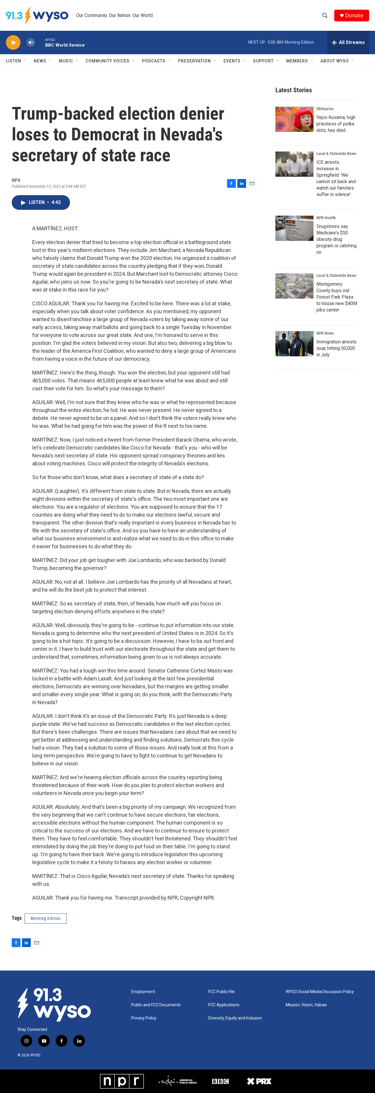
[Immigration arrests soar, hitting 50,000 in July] (294, 343)
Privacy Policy (143, 1018)
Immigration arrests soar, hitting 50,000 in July (336, 348)
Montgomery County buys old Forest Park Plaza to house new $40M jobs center (336, 297)
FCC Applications (223, 1005)
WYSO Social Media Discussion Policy (320, 992)
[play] (13, 42)
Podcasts (154, 61)
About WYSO (335, 61)
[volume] (31, 42)
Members (297, 61)
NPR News (325, 333)
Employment (143, 992)
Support (263, 61)
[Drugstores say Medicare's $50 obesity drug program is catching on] (294, 228)
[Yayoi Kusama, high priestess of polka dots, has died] (294, 119)
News (40, 61)
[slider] (40, 42)
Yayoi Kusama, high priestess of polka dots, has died (335, 124)
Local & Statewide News (336, 153)
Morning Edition (46, 918)
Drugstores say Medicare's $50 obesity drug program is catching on (336, 239)
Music (66, 61)
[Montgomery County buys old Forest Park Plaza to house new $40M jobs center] (294, 286)
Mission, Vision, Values (306, 1005)
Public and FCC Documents (156, 1005)
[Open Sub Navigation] (25, 61)
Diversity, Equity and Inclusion (235, 1018)
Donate (354, 15)
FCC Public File (221, 992)
